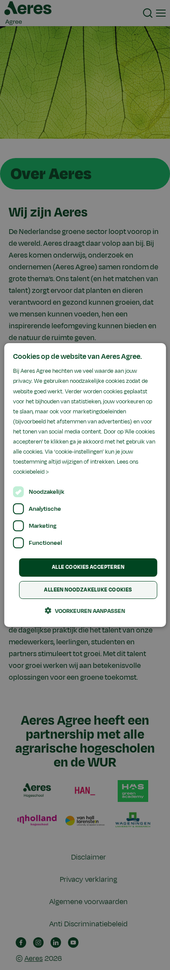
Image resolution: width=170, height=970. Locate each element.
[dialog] (85, 485)
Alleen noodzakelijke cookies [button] (88, 590)
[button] (85, 610)
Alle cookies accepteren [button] (88, 567)
